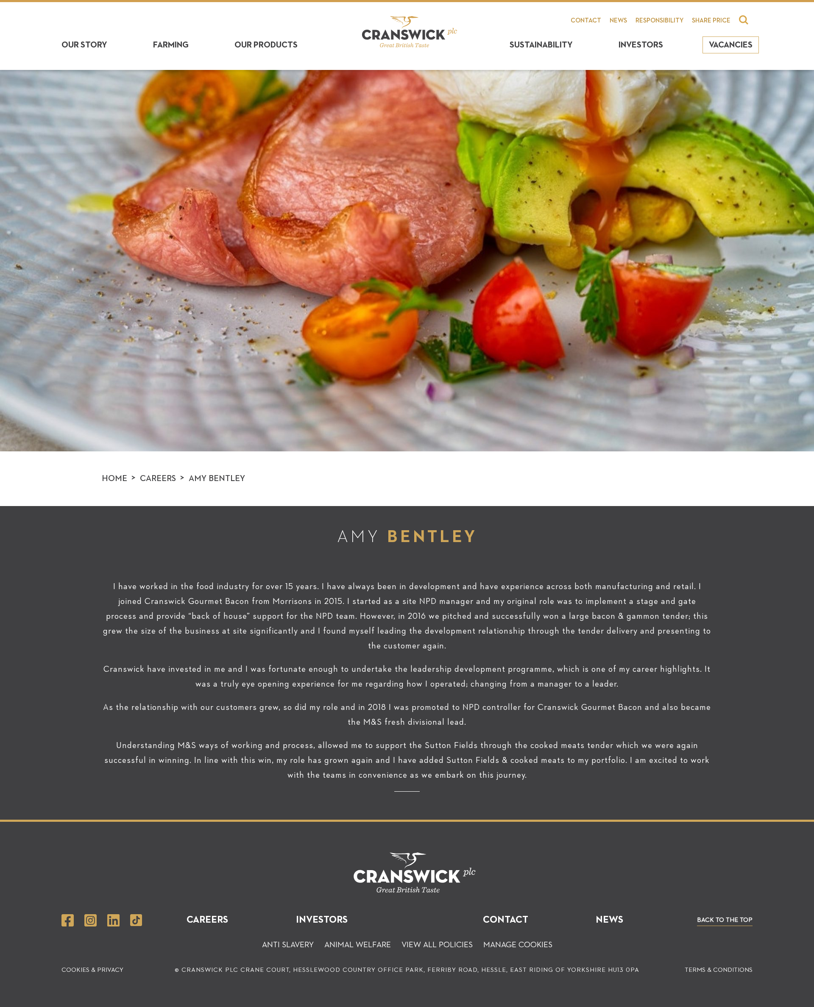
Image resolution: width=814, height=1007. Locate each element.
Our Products (266, 45)
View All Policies (437, 945)
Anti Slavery (288, 945)
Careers (158, 478)
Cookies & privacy (92, 970)
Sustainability (541, 45)
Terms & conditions (719, 970)
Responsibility (659, 20)
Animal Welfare (357, 945)
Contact (586, 20)
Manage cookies (517, 945)
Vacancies (731, 45)
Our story (84, 45)
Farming (171, 45)
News (618, 20)
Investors (641, 45)
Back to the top (725, 920)
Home (114, 478)
